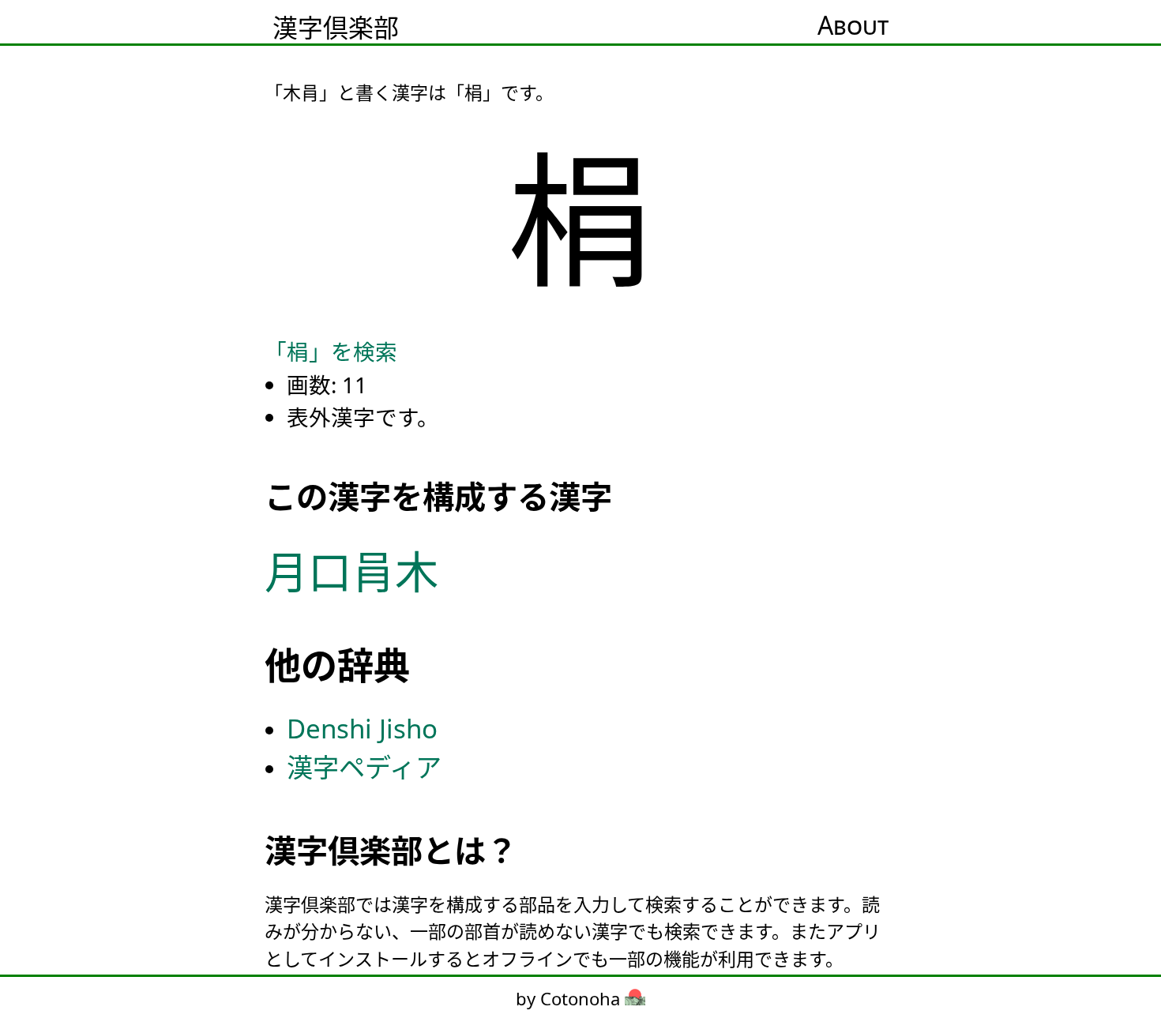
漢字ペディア (364, 767)
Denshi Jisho (362, 728)
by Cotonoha (570, 998)
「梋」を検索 (331, 351)
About (853, 25)
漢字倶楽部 (335, 27)
